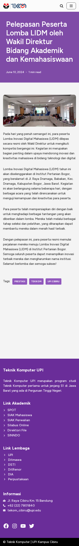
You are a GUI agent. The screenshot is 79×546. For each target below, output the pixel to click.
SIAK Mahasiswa (19, 415)
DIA (10, 474)
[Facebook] (6, 526)
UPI (10, 455)
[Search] (61, 6)
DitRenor (14, 469)
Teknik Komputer (18, 542)
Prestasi (19, 281)
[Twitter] (32, 526)
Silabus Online (18, 425)
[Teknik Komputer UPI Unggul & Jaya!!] (14, 6)
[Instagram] (15, 526)
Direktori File (17, 430)
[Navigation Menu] (71, 5)
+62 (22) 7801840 (21, 505)
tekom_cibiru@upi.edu (24, 510)
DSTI (11, 464)
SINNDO (13, 435)
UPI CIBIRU (53, 281)
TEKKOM (36, 281)
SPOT (11, 410)
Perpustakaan (18, 479)
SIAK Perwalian (18, 420)
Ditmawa (14, 460)
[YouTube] (23, 526)
